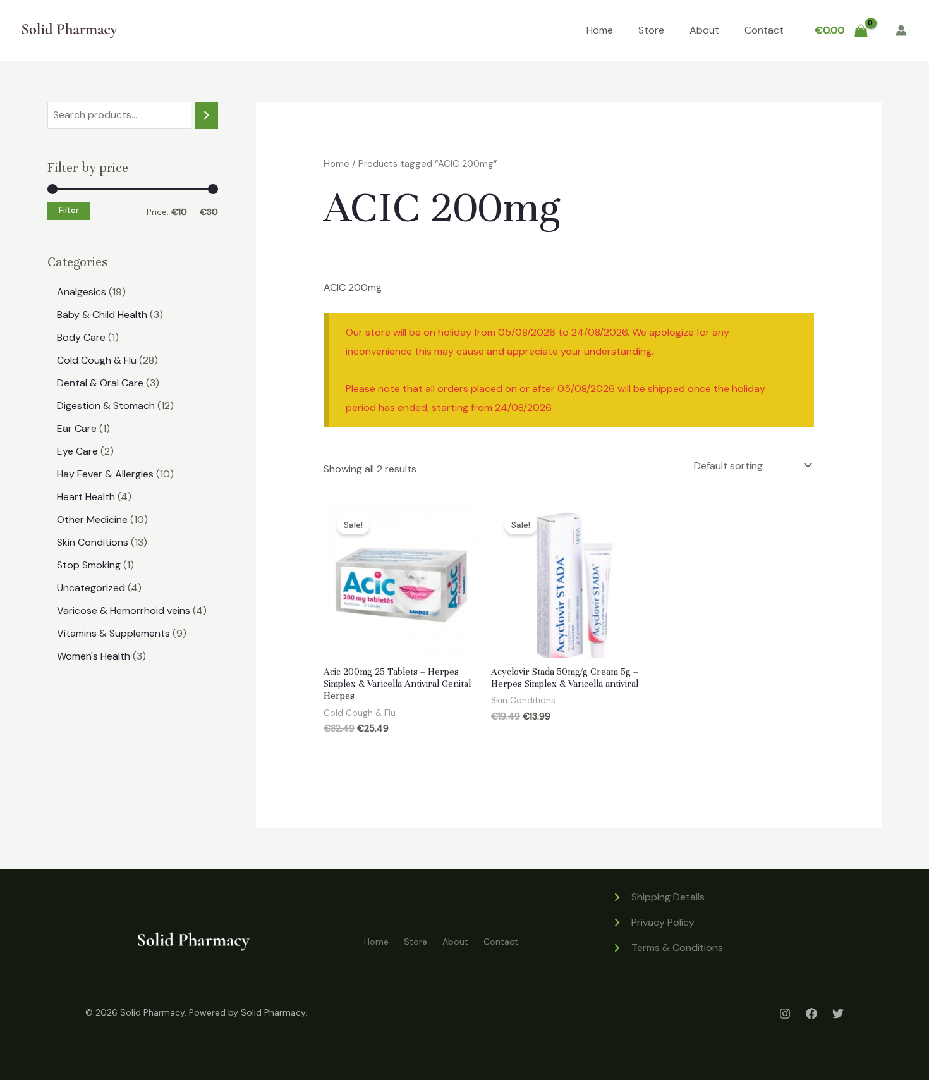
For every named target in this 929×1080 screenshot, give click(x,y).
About (704, 30)
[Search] (206, 115)
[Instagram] (785, 1013)
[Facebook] (811, 1013)
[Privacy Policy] (653, 922)
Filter (69, 211)
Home (599, 30)
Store (651, 30)
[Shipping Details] (658, 897)
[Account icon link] (901, 30)
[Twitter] (838, 1013)
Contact (764, 30)
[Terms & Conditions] (667, 947)
